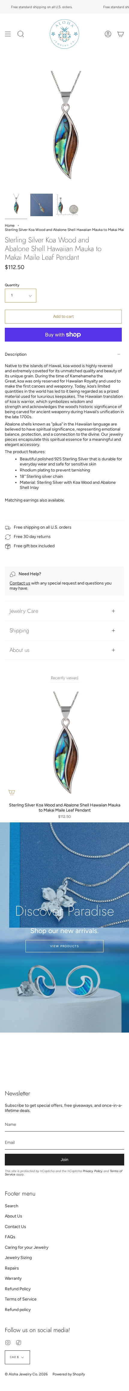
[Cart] (120, 34)
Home (10, 225)
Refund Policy (18, 1288)
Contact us (20, 583)
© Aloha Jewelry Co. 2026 (26, 1374)
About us (19, 650)
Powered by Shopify (68, 1374)
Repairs (12, 1268)
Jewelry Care (24, 611)
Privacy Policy (93, 1171)
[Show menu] (7, 34)
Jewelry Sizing (18, 1257)
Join (64, 1159)
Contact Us (15, 1226)
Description (16, 354)
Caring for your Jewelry (26, 1247)
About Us (13, 1216)
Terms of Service (21, 1299)
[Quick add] (11, 792)
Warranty (13, 1278)
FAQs (10, 1236)
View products (64, 946)
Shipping (19, 630)
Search (11, 1205)
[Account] (108, 34)
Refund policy (18, 1309)
